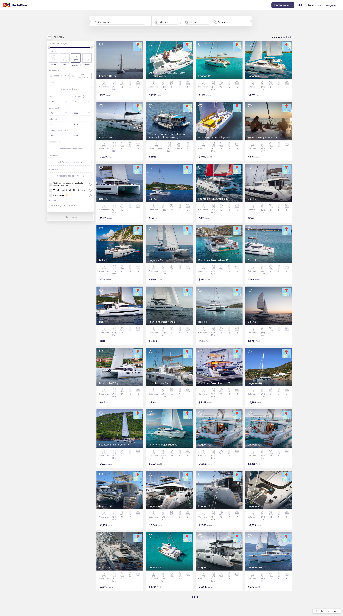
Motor (53, 65)
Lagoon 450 (156, 260)
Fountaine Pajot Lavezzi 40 (263, 137)
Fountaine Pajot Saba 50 (163, 444)
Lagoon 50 (254, 506)
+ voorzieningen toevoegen (70, 148)
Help (300, 5)
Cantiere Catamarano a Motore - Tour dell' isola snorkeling (168, 135)
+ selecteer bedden (70, 89)
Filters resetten (73, 217)
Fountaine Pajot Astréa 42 (213, 198)
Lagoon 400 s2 (107, 76)
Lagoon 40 (105, 137)
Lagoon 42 (204, 76)
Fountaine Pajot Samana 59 (214, 383)
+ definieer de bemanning (70, 162)
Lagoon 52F (106, 506)
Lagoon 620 (255, 383)
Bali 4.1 (103, 260)
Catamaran (76, 65)
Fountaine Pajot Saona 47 (114, 444)
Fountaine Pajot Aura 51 (162, 321)
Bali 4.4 (202, 321)
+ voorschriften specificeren (70, 175)
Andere (87, 65)
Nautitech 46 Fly (108, 383)
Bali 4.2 (153, 198)
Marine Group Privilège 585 (214, 137)
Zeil (64, 65)
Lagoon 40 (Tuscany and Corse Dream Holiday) (167, 74)
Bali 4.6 (103, 198)
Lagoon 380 (255, 567)
